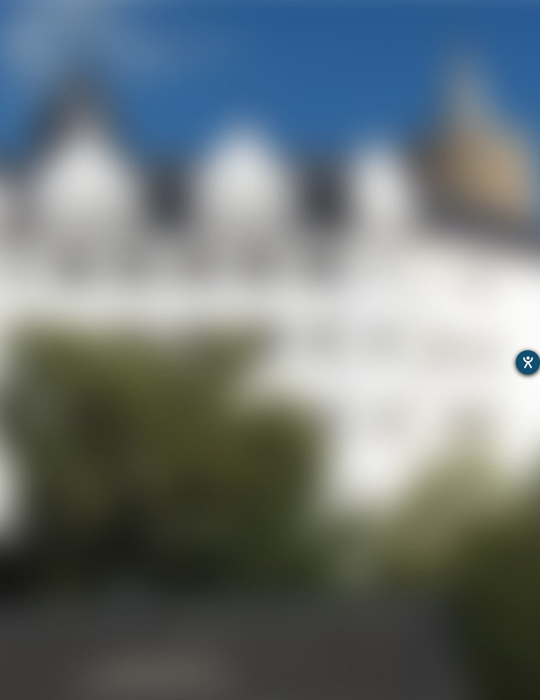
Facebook (266, 261)
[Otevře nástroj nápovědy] (528, 362)
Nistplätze (14, 591)
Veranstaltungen (328, 20)
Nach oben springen (336, 261)
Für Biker (410, 20)
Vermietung (16, 582)
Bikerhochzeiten (23, 676)
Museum (192, 20)
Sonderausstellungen (30, 534)
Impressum (302, 505)
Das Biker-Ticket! (24, 667)
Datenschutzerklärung (253, 505)
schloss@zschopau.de (195, 355)
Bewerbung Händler (28, 648)
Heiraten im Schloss (29, 572)
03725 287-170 (180, 330)
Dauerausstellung (25, 525)
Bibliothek (14, 601)
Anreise (10, 610)
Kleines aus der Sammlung (38, 554)
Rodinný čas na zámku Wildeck (44, 544)
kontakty (12, 620)
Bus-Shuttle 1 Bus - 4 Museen (42, 685)
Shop (462, 20)
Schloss (249, 20)
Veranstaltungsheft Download (43, 638)
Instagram (209, 261)
